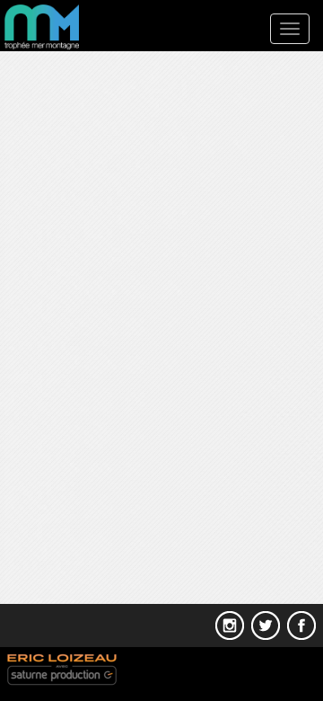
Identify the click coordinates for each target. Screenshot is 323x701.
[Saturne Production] (60, 668)
